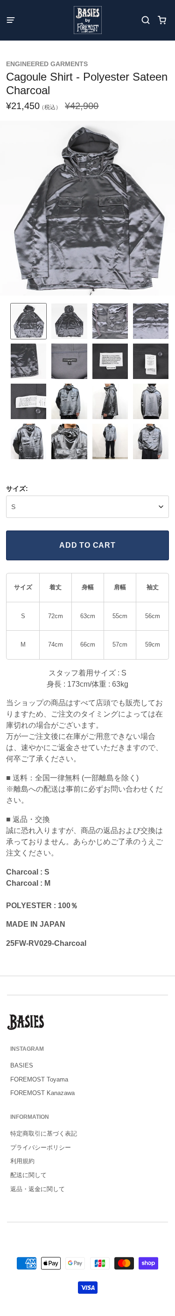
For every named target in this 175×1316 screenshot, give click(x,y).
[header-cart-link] (162, 20)
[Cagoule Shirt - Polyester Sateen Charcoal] (28, 321)
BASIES (21, 1065)
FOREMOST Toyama (39, 1079)
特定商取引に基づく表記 (43, 1133)
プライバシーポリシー (40, 1147)
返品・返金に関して (37, 1188)
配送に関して (28, 1174)
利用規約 (22, 1161)
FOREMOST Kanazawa (42, 1092)
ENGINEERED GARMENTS (47, 64)
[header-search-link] (146, 20)
